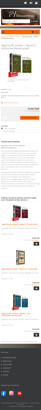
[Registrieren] (37, 3)
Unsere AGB (7, 364)
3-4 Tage (9, 89)
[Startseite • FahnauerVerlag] (20, 13)
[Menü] (3, 32)
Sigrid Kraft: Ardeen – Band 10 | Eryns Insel (19, 269)
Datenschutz (7, 361)
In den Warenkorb (29, 118)
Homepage (30, 95)
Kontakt (5, 375)
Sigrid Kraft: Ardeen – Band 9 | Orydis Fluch (20, 224)
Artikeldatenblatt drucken (11, 103)
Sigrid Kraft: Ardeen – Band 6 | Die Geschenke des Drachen (16, 314)
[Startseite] (25, 3)
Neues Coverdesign (10, 128)
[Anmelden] (31, 3)
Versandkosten (35, 111)
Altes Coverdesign (9, 131)
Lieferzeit (6, 371)
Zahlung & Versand (9, 358)
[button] (6, 21)
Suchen (34, 21)
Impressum (7, 368)
